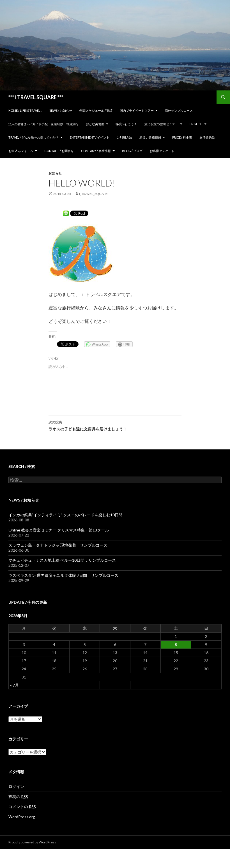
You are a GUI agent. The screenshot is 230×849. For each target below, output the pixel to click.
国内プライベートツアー (137, 110)
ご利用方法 (124, 137)
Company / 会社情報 (96, 151)
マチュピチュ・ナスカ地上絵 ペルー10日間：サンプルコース (62, 560)
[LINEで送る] (66, 213)
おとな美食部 (95, 124)
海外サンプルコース (179, 110)
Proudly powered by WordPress (32, 842)
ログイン (16, 786)
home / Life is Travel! (25, 110)
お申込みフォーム (20, 151)
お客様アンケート (162, 151)
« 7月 (14, 685)
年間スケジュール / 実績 (95, 110)
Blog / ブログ (132, 151)
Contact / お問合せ (59, 151)
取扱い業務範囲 (150, 137)
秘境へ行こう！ (126, 124)
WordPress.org (21, 816)
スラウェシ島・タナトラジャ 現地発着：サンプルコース (57, 545)
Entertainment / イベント (89, 137)
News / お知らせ (60, 110)
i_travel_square (93, 194)
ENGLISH (196, 124)
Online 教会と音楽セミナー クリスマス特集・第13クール (58, 530)
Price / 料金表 (182, 137)
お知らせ (55, 173)
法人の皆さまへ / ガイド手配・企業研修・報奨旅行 (43, 124)
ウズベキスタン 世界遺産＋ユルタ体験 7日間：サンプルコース (63, 575)
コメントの (22, 806)
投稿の (18, 796)
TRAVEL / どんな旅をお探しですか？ (33, 137)
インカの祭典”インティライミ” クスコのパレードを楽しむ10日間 (65, 514)
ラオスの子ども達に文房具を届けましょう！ (88, 425)
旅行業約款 (207, 137)
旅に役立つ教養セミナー (161, 124)
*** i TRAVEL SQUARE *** (35, 97)
